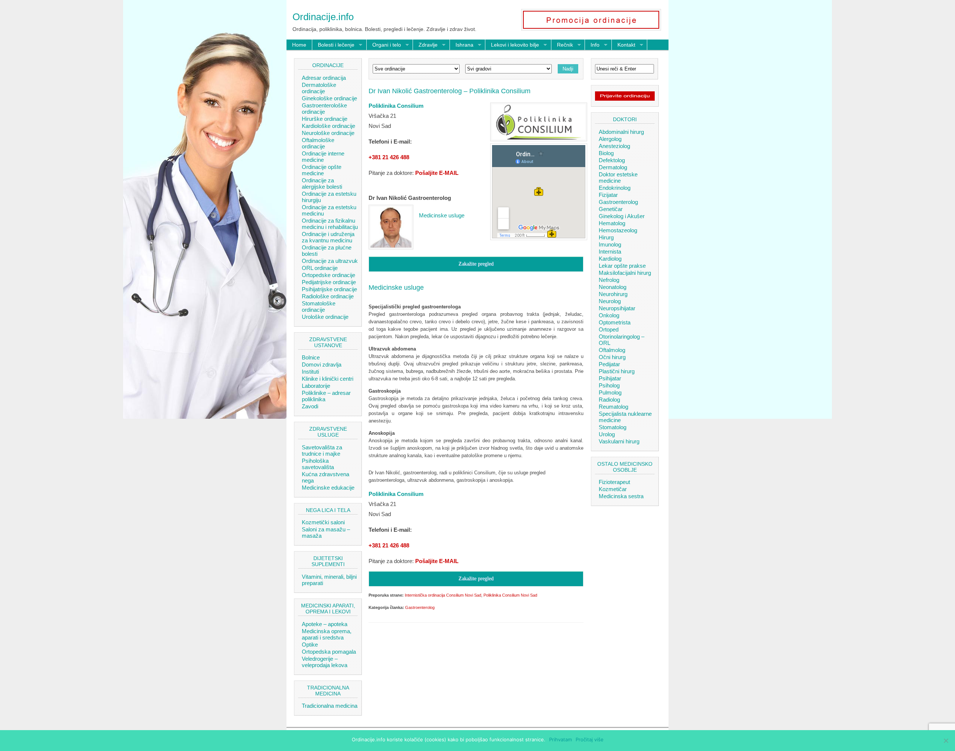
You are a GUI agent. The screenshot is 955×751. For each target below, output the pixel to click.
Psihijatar (610, 378)
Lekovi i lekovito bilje (512, 45)
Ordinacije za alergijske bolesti (322, 183)
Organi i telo (384, 45)
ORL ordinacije (320, 268)
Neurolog (610, 301)
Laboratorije (316, 386)
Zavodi (310, 406)
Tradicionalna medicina (329, 706)
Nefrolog (609, 280)
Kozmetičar (613, 489)
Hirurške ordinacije (324, 119)
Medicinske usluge (441, 215)
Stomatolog (612, 427)
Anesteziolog (614, 146)
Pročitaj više (590, 739)
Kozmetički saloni (323, 522)
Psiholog (609, 385)
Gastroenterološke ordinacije (324, 108)
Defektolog (612, 160)
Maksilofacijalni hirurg (625, 273)
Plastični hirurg (617, 371)
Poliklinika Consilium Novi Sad (510, 595)
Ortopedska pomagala (329, 651)
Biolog (606, 153)
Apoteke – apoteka (324, 624)
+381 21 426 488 (389, 157)
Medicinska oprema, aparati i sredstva (326, 634)
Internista (610, 251)
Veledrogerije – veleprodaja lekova (324, 662)
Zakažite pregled (476, 264)
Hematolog (612, 223)
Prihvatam (560, 739)
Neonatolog (612, 287)
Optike (310, 644)
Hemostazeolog (618, 230)
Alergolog (610, 139)
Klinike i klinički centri (327, 379)
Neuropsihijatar (617, 308)
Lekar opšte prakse (622, 266)
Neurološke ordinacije (328, 133)
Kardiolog (610, 258)
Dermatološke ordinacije (319, 88)
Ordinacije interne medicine (323, 156)
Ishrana (461, 45)
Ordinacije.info (323, 16)
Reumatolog (613, 406)
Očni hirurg (612, 357)
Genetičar (611, 209)
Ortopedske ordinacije (328, 275)
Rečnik (562, 45)
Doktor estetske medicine (618, 177)
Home (299, 45)
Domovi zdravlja (321, 364)
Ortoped (609, 329)
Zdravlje (425, 45)
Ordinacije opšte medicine (321, 170)
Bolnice (311, 357)
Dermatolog (613, 167)
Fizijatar (608, 195)
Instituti (310, 371)
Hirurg (606, 237)
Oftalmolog (612, 350)
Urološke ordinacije (325, 317)
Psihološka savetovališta (318, 464)
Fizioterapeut (614, 482)
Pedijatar (609, 364)
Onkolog (609, 315)
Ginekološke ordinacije (329, 98)
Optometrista (614, 322)
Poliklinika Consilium (396, 106)
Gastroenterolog (420, 607)
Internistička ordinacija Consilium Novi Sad (443, 595)
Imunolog (610, 244)
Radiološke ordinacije (328, 296)
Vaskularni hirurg (619, 441)
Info (592, 45)
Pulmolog (610, 392)
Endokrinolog (614, 188)
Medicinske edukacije (328, 487)
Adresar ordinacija (324, 78)
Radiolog (609, 399)
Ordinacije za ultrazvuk (330, 261)
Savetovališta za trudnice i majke (322, 450)
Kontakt (623, 45)
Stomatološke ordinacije (318, 306)
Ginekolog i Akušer (622, 216)
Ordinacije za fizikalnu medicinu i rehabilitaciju (330, 223)
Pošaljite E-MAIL (436, 173)
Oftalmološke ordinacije (318, 143)
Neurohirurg (613, 294)
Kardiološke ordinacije (328, 126)
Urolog (607, 434)
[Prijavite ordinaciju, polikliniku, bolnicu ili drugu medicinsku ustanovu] (625, 99)
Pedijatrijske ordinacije (329, 282)
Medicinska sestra (621, 496)
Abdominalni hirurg (621, 132)
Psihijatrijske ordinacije (329, 289)
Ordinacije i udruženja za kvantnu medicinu (328, 237)
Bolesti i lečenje (333, 45)
